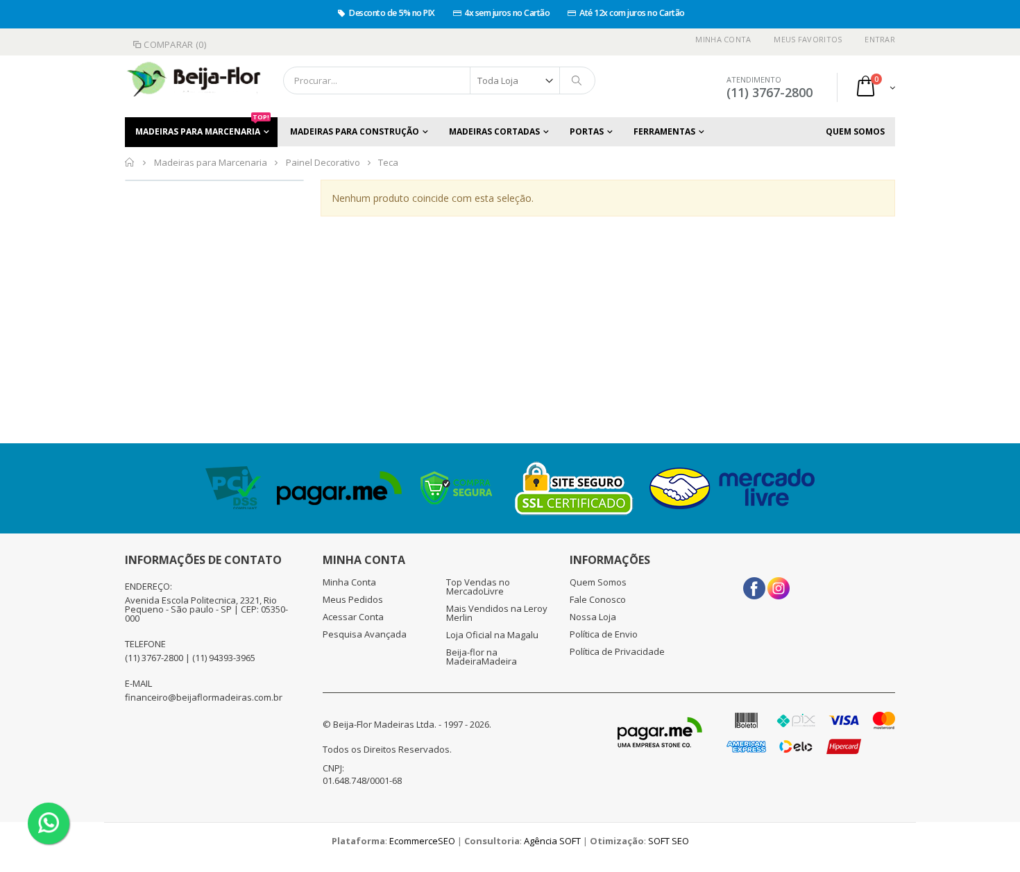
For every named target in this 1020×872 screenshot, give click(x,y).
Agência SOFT (552, 841)
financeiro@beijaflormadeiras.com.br (203, 697)
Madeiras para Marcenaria (202, 127)
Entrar (880, 39)
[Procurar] (577, 80)
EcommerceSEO (422, 841)
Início (130, 162)
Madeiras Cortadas (494, 131)
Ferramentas (664, 131)
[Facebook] (754, 583)
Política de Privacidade (617, 651)
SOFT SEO (668, 841)
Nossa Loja (593, 616)
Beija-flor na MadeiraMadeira (481, 656)
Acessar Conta (353, 616)
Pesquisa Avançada (365, 634)
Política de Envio (604, 634)
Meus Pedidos (353, 599)
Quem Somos (855, 131)
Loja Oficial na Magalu (492, 635)
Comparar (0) (175, 44)
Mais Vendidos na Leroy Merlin (496, 613)
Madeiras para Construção (354, 131)
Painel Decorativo (323, 162)
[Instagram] (778, 583)
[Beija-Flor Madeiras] (183, 80)
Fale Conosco (598, 599)
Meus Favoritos (808, 39)
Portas (587, 131)
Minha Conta (723, 39)
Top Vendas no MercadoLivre (478, 586)
